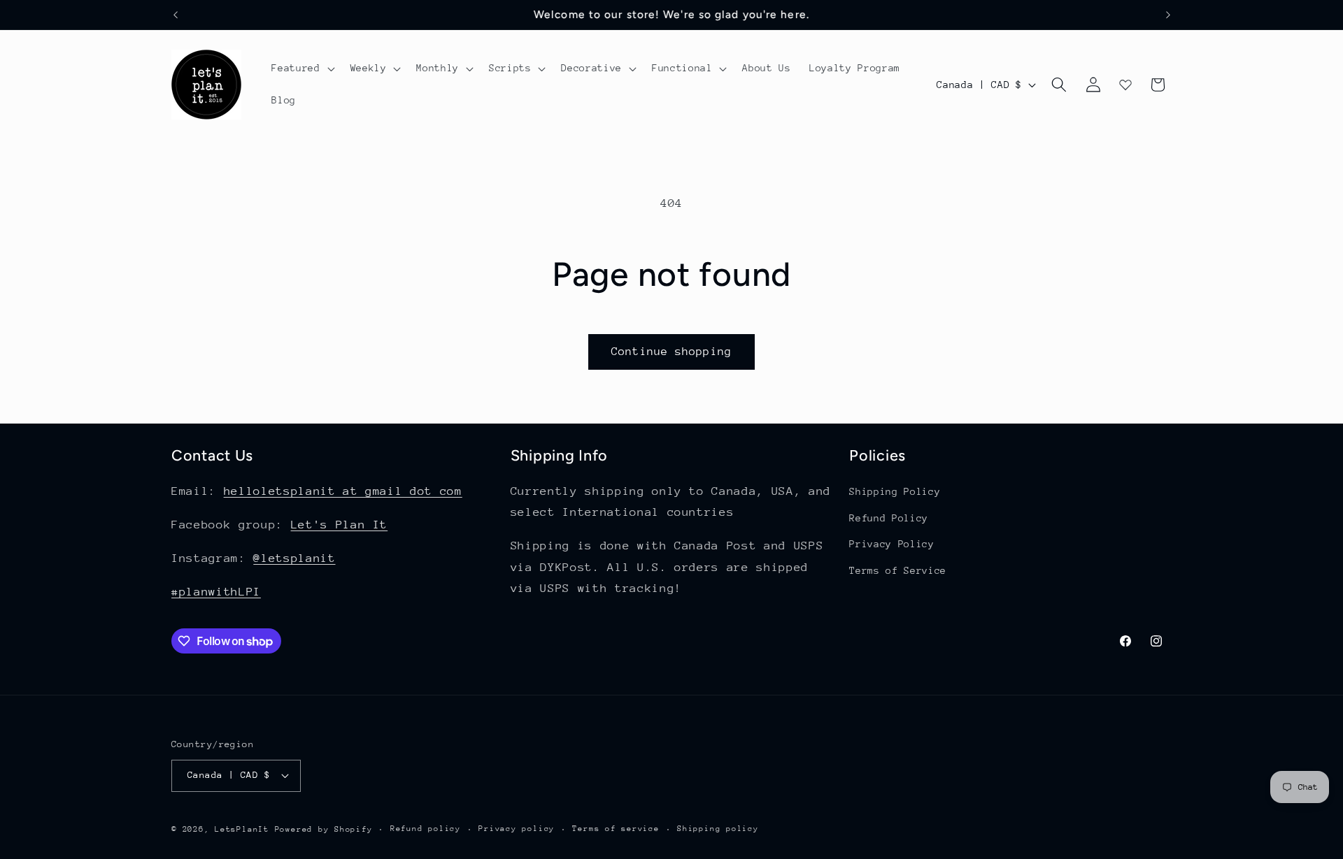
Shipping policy (718, 828)
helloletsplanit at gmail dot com (343, 491)
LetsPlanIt (242, 829)
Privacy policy (516, 828)
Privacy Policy (891, 543)
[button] (301, 68)
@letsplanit (294, 558)
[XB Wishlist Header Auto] (1125, 84)
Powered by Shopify (324, 829)
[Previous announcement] (175, 14)
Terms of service (615, 828)
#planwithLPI (216, 591)
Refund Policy (888, 518)
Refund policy (425, 828)
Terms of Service (897, 570)
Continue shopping (671, 351)
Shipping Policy (894, 491)
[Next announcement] (1168, 14)
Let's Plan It (339, 524)
